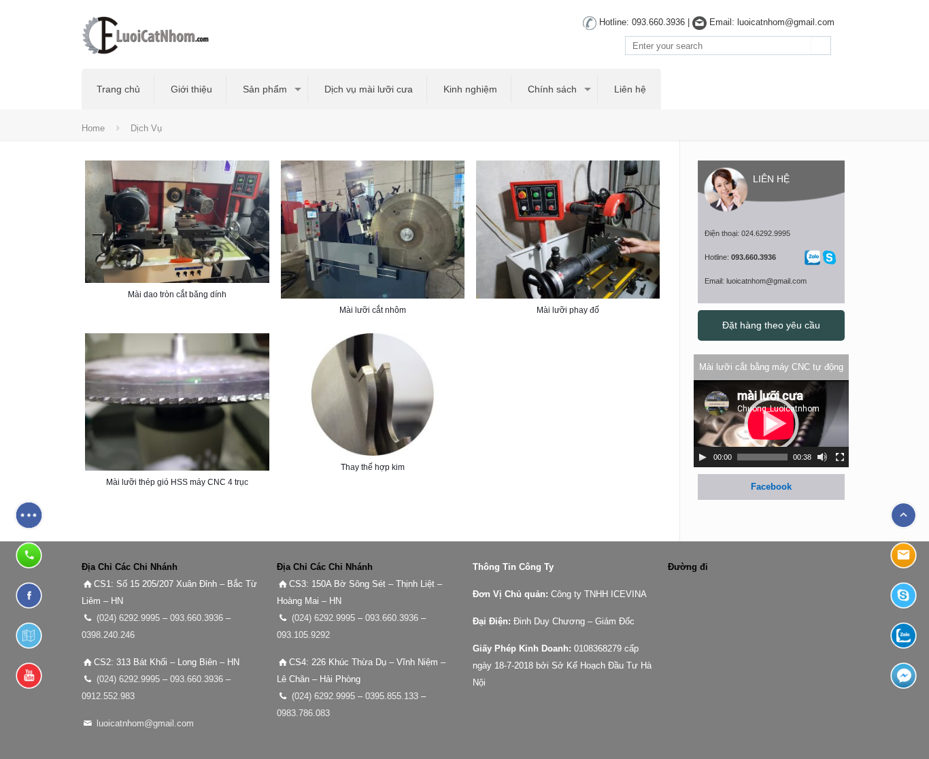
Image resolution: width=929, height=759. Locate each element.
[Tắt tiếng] (822, 457)
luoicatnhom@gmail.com (145, 723)
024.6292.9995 (765, 233)
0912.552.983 (108, 696)
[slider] (762, 457)
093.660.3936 (196, 618)
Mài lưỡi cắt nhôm (372, 310)
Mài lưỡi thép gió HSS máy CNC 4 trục (177, 482)
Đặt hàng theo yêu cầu (771, 325)
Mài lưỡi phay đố (568, 310)
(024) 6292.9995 (128, 618)
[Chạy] (702, 457)
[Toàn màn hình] (839, 457)
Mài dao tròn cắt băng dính (177, 294)
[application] (771, 423)
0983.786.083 (303, 713)
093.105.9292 (303, 635)
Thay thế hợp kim (373, 467)
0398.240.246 (108, 635)
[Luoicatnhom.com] (150, 34)
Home (93, 128)
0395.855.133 (391, 696)
